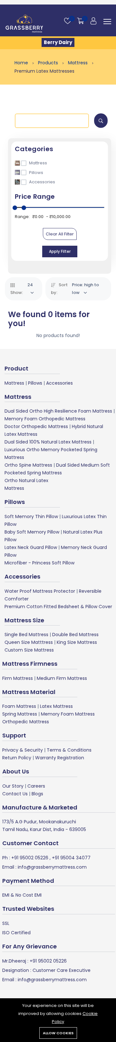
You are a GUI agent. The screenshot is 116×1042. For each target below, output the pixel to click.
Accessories (59, 383)
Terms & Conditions (69, 750)
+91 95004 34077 (71, 858)
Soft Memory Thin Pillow (31, 516)
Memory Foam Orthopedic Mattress (45, 419)
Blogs (37, 794)
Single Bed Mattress (26, 634)
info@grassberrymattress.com (51, 867)
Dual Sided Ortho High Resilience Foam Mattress (58, 411)
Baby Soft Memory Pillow (32, 532)
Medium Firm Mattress (62, 678)
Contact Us (15, 794)
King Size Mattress (77, 642)
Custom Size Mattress (29, 650)
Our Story (13, 786)
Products (48, 62)
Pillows (35, 383)
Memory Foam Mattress (68, 714)
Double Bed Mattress (75, 634)
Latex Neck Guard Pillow (31, 547)
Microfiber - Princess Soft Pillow (39, 563)
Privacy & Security (22, 750)
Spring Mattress (19, 714)
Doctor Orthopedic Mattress (36, 426)
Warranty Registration (59, 757)
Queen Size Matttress (29, 642)
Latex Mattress (56, 706)
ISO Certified (16, 932)
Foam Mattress (19, 706)
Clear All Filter (60, 234)
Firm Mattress (17, 678)
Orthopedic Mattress (25, 721)
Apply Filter (60, 251)
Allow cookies (58, 1033)
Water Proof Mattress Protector (40, 591)
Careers (36, 786)
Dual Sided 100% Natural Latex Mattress (48, 442)
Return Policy (16, 757)
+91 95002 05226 (29, 858)
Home (22, 62)
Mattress (78, 62)
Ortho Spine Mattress (28, 465)
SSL (5, 923)
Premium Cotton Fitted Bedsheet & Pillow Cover (58, 606)
